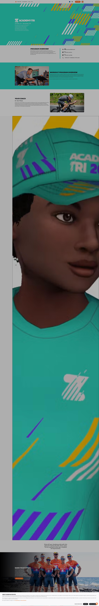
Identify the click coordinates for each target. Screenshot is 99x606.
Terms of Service (23, 600)
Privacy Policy (17, 600)
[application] (96, 603)
